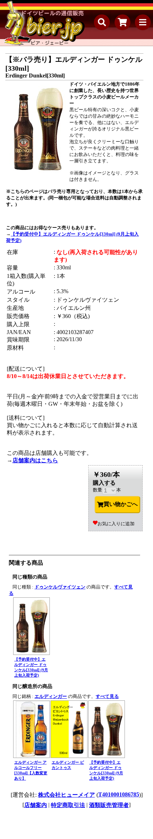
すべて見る (107, 696)
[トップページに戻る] (44, 23)
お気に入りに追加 (115, 523)
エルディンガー (51, 696)
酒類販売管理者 (109, 805)
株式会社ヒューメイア (66, 795)
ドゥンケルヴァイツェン (60, 587)
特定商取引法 (68, 805)
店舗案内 (35, 805)
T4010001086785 (118, 794)
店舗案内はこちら (35, 460)
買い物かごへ (121, 504)
